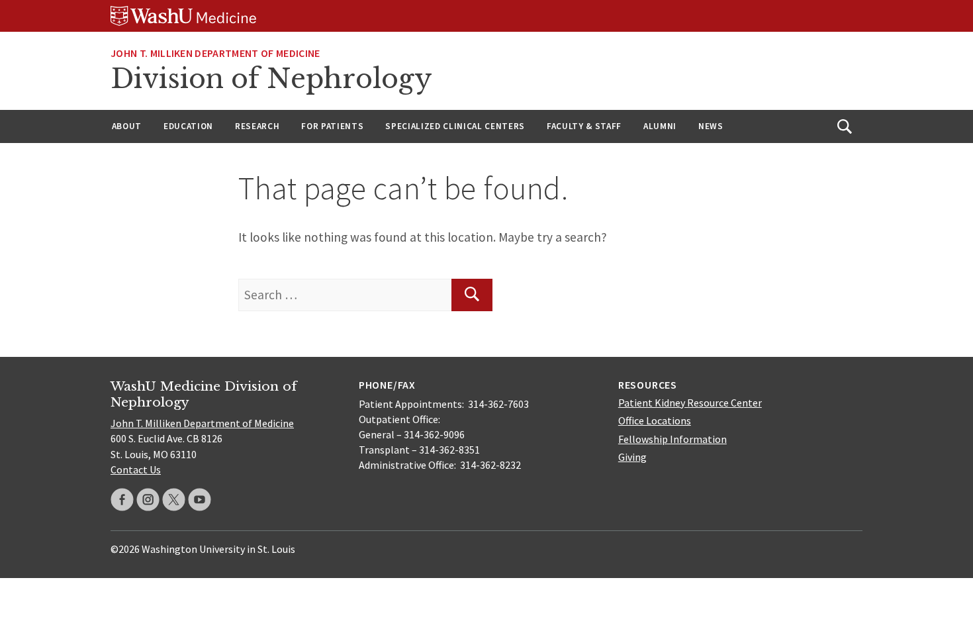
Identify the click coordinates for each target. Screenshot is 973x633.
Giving (632, 456)
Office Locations (654, 420)
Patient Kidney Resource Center (690, 402)
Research (257, 126)
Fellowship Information (672, 439)
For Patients (332, 126)
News (710, 126)
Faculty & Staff (584, 126)
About (127, 126)
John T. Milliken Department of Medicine (215, 53)
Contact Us (136, 469)
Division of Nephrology (271, 78)
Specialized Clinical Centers (455, 126)
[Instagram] (148, 499)
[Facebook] (122, 499)
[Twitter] (173, 499)
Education (188, 126)
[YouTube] (199, 499)
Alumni (659, 126)
